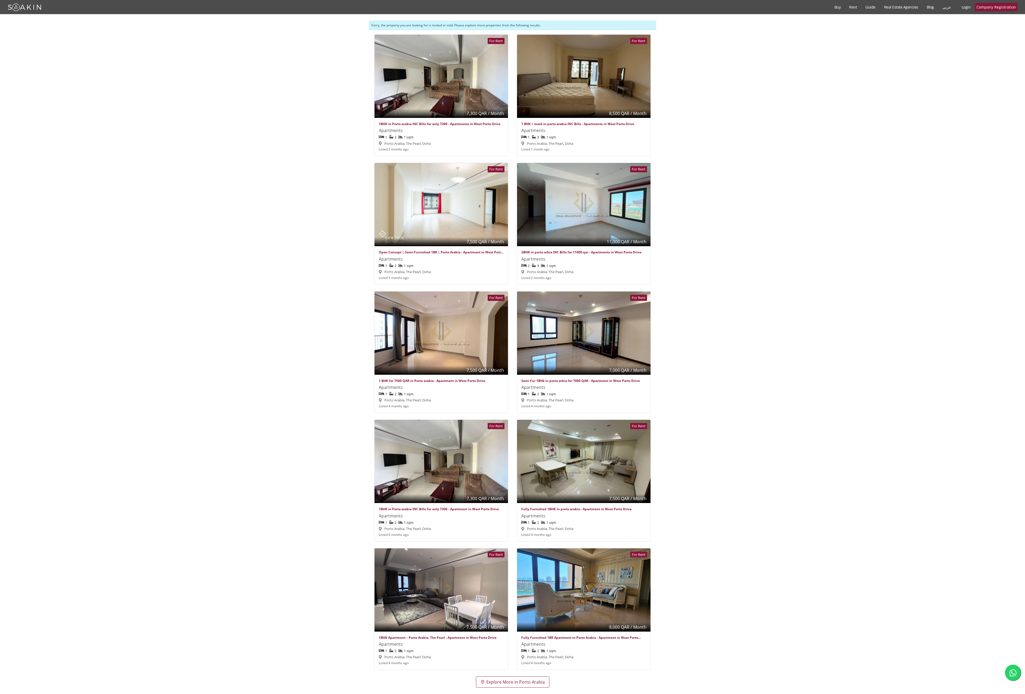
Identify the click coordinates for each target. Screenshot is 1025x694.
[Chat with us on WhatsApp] (1013, 673)
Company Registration (996, 7)
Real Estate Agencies (901, 7)
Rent (853, 7)
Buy (837, 7)
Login (966, 7)
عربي (947, 7)
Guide (870, 7)
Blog (930, 7)
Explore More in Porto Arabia (515, 682)
